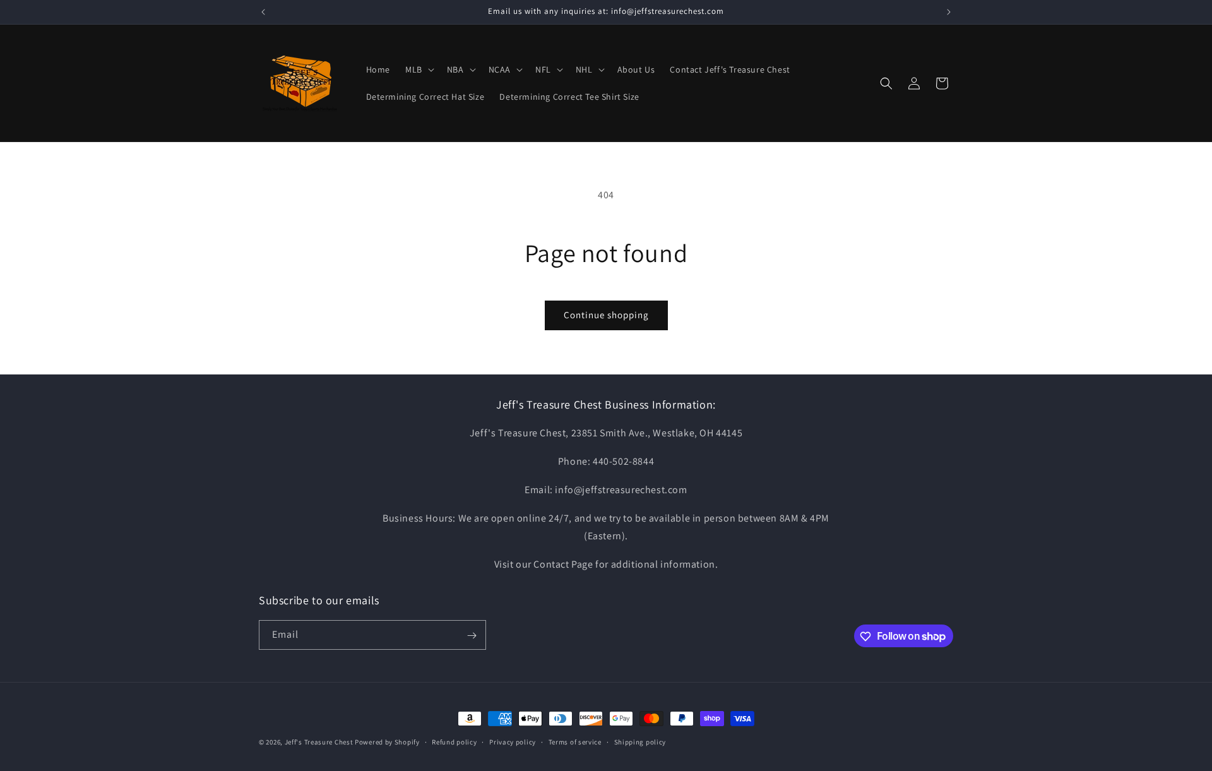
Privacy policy (512, 741)
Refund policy (454, 741)
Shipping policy (640, 741)
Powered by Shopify (387, 742)
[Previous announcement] (263, 12)
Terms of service (575, 741)
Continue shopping (606, 315)
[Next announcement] (949, 12)
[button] (418, 69)
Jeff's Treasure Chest (319, 742)
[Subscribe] (471, 635)
